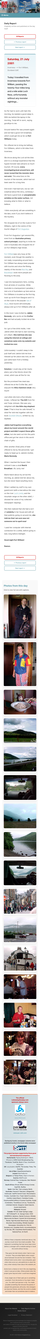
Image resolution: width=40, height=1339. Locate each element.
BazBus (23, 1187)
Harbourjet (8, 1193)
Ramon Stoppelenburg (24, 1335)
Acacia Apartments (20, 1207)
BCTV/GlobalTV (12, 1214)
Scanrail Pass (14, 1180)
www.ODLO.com (20, 1118)
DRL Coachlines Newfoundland (22, 1229)
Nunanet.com (8, 1227)
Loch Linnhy (19, 493)
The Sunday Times (27, 1167)
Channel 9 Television (19, 1191)
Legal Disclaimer (13, 1315)
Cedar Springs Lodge (25, 1211)
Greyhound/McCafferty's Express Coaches (17, 1200)
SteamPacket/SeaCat (24, 1171)
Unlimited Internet (11, 1205)
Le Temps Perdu (17, 1175)
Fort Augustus (23, 229)
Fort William (9, 254)
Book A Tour (23, 1162)
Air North (25, 1232)
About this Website (11, 1308)
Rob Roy (25, 269)
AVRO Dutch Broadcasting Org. (23, 1160)
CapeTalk (17, 1187)
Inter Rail (15, 1189)
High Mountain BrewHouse (19, 1220)
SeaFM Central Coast (19, 1193)
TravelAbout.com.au (19, 1202)
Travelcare (8, 1162)
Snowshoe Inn (21, 1225)
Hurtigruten (23, 1180)
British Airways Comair (27, 1185)
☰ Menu (4, 15)
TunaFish (15, 1162)
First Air (29, 1225)
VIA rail (15, 1211)
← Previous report (20, 42)
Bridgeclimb (30, 1191)
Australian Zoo (14, 1196)
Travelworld (31, 1202)
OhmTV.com (23, 1178)
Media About (22, 1311)
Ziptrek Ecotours (24, 1216)
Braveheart (8, 273)
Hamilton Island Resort (14, 1198)
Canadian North (19, 1227)
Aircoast (23, 1209)
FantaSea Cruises (27, 1198)
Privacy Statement (26, 1315)
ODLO (31, 1158)
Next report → (20, 47)
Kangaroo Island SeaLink (26, 1205)
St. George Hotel (23, 1214)
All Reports (20, 36)
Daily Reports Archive (28, 1308)
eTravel (17, 1185)
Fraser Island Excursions (27, 1196)
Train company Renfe (25, 1189)
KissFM (18, 1167)
